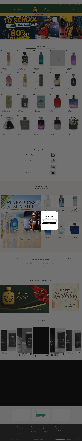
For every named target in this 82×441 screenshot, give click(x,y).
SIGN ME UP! (49, 223)
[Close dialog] (56, 212)
